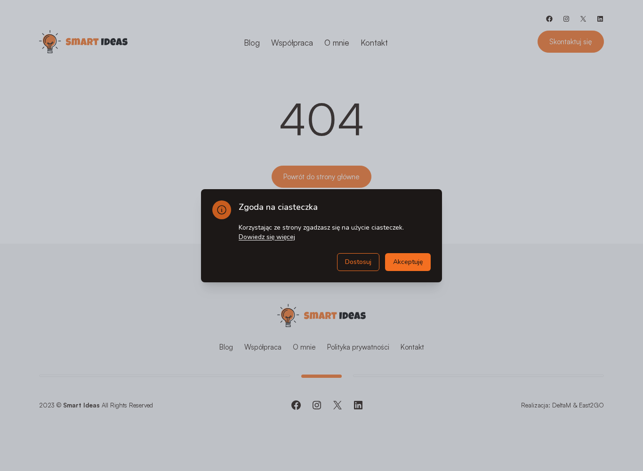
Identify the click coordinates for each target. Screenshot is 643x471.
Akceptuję (408, 261)
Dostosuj (358, 261)
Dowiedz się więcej (267, 236)
